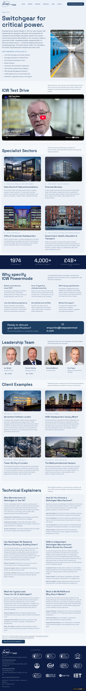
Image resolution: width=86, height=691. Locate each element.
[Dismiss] (84, 689)
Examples (37, 4)
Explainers (46, 4)
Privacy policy (6, 686)
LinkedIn (9, 373)
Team (53, 4)
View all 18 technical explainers (13, 641)
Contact (59, 4)
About (23, 4)
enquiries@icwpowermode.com (11, 677)
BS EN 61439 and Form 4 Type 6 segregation (22, 636)
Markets (30, 4)
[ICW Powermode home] (9, 4)
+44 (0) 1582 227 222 (7, 662)
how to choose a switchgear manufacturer (22, 638)
